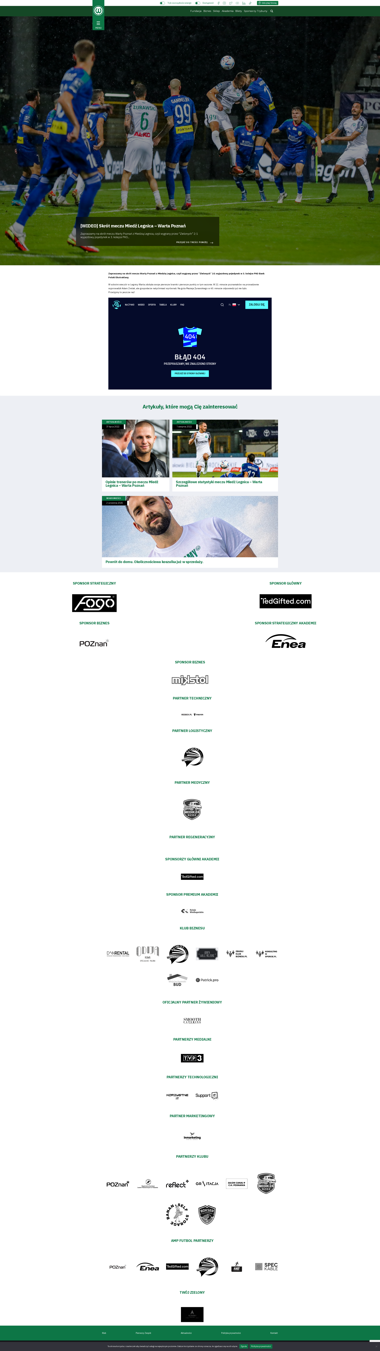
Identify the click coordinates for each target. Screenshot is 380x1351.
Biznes (207, 11)
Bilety (238, 11)
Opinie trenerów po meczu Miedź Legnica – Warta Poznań (132, 483)
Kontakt (274, 1333)
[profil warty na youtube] (237, 2)
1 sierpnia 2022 (184, 426)
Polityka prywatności (231, 1333)
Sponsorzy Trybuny (255, 11)
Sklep (216, 11)
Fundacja (195, 11)
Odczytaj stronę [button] (269, 3)
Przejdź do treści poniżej (192, 242)
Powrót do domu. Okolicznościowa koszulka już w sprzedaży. (154, 561)
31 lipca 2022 (112, 426)
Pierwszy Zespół (143, 1333)
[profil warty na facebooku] (218, 2)
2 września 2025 (114, 503)
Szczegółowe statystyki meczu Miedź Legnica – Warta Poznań (219, 483)
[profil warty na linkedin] (243, 2)
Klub (104, 1333)
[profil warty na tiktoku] (250, 2)
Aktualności (186, 1333)
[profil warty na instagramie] (224, 2)
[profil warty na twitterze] (230, 2)
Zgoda (244, 1346)
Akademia (227, 11)
